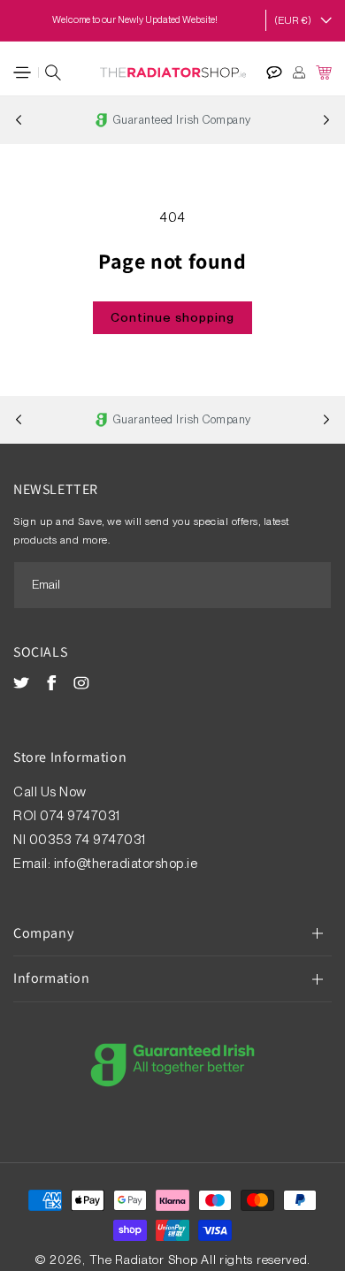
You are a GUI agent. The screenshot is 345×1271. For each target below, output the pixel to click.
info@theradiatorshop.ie (126, 863)
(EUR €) (292, 20)
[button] (22, 72)
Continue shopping (172, 317)
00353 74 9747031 (87, 840)
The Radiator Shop (143, 1259)
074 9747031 (81, 816)
